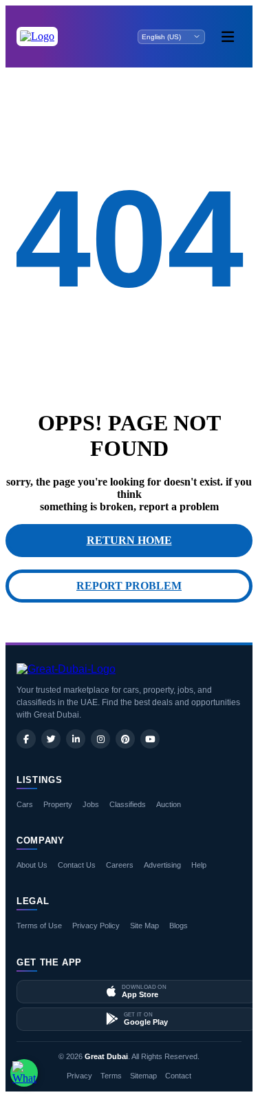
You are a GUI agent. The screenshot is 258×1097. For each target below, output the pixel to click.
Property (57, 804)
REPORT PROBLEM (129, 586)
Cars (25, 804)
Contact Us (77, 865)
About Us (32, 865)
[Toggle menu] (227, 36)
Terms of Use (39, 925)
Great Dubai (106, 1056)
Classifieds (127, 804)
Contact (178, 1076)
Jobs (91, 804)
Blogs (178, 925)
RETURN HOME (129, 540)
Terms (111, 1076)
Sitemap (143, 1076)
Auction (168, 804)
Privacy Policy (96, 925)
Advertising (162, 865)
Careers (119, 865)
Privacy (79, 1076)
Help (198, 865)
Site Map (144, 925)
